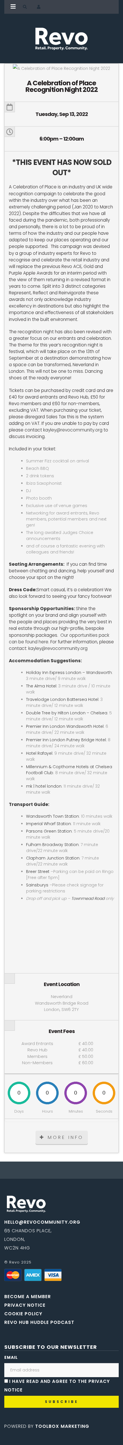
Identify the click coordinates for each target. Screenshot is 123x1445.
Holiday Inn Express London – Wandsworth (69, 672)
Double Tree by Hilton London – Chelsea (66, 713)
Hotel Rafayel (39, 753)
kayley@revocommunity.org (72, 430)
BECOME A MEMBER (27, 1297)
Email (11, 1357)
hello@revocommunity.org (42, 1222)
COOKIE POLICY (23, 1314)
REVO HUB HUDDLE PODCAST (39, 1322)
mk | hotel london (43, 786)
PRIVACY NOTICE (24, 1305)
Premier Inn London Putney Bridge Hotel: (67, 740)
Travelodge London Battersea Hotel (62, 699)
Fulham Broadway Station (52, 844)
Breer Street (37, 871)
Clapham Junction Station (53, 858)
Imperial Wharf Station (48, 824)
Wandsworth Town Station (52, 816)
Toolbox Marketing (62, 1426)
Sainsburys (37, 885)
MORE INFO (66, 1137)
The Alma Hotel (41, 686)
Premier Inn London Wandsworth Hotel (65, 726)
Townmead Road (87, 898)
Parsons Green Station (49, 831)
